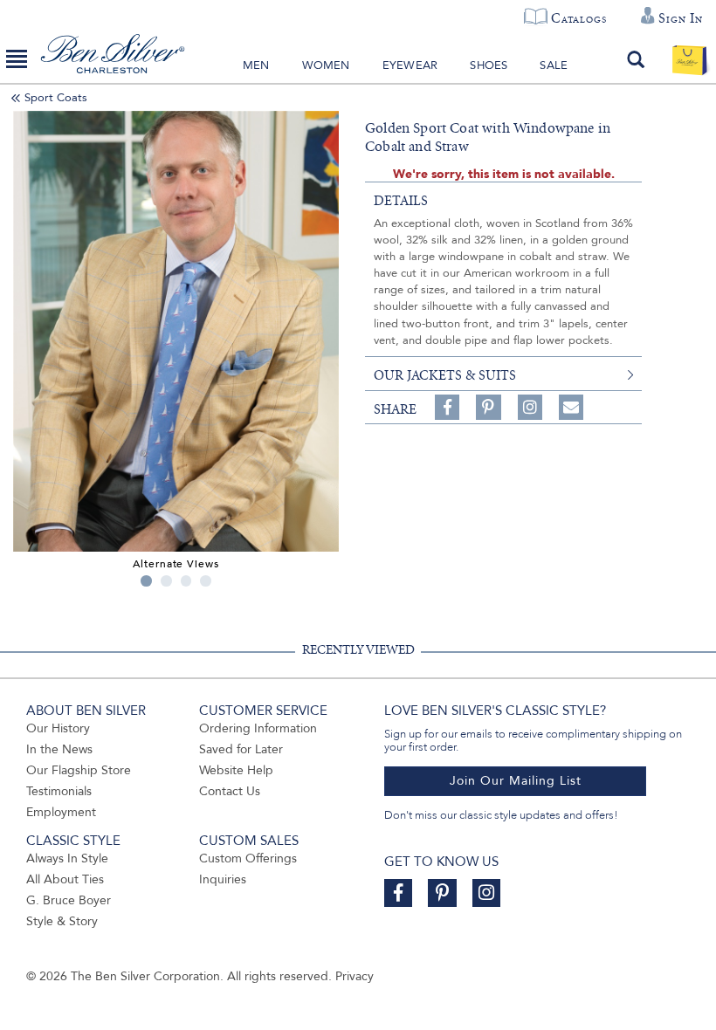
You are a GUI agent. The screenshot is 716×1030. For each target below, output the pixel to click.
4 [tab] (205, 581)
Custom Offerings (248, 858)
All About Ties (65, 879)
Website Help (236, 770)
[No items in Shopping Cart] (689, 59)
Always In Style (67, 858)
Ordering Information (258, 728)
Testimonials (59, 791)
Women (326, 65)
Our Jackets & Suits (445, 375)
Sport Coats (55, 98)
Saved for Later (241, 749)
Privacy (354, 976)
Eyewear (409, 65)
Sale (554, 65)
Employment (61, 812)
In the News (59, 749)
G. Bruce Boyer (68, 900)
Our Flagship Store (78, 770)
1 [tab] (146, 581)
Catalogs (578, 18)
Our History (58, 728)
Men (256, 65)
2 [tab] (166, 581)
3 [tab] (186, 581)
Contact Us (229, 791)
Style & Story (62, 921)
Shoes (488, 65)
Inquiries (222, 879)
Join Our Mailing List (516, 780)
